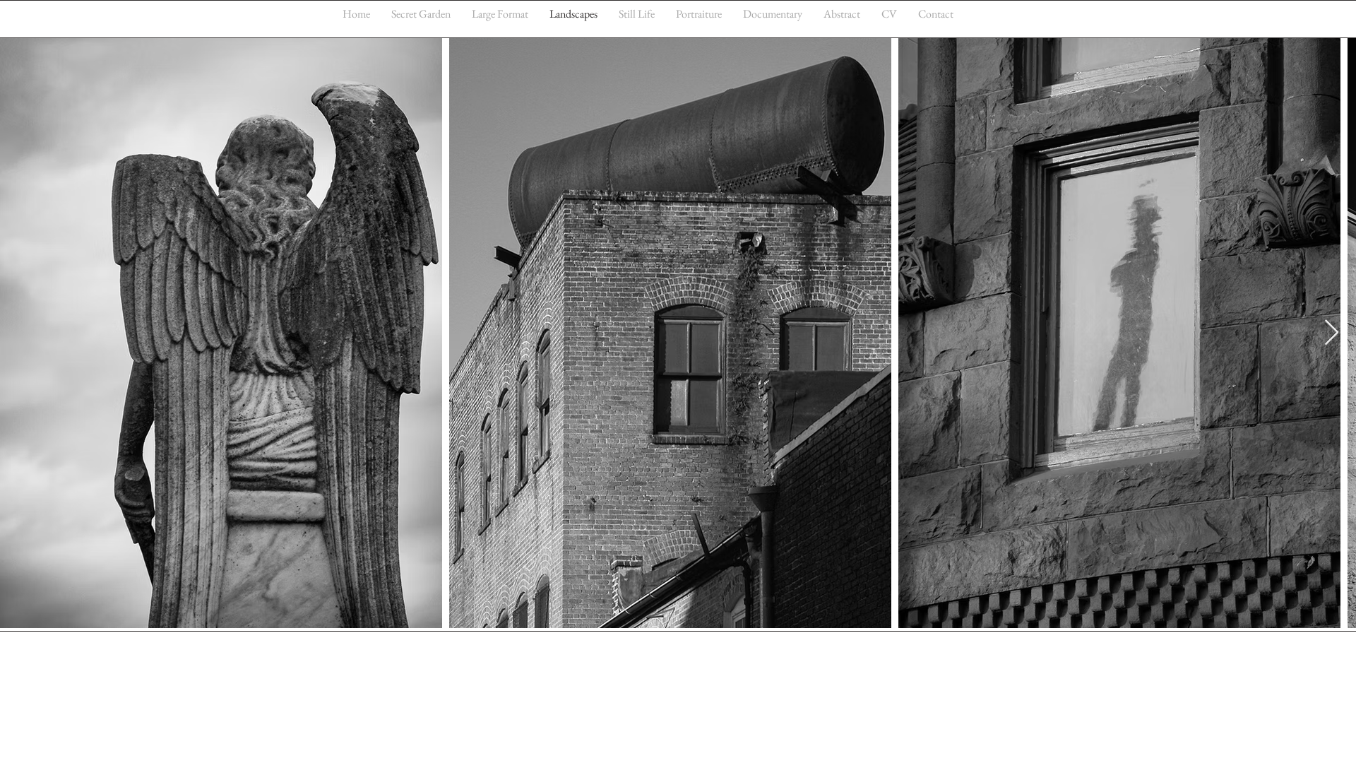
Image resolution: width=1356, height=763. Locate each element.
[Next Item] (1332, 333)
